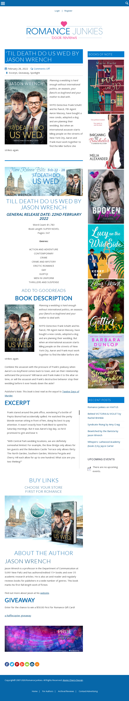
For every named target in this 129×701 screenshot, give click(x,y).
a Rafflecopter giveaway (18, 615)
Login (57, 10)
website (44, 593)
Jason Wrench (28, 561)
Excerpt (13, 72)
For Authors (47, 691)
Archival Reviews (66, 691)
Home (35, 691)
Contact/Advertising (88, 691)
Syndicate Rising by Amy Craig (104, 424)
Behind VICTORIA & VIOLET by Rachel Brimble (104, 415)
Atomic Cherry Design (73, 680)
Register (68, 10)
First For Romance (43, 491)
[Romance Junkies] (64, 30)
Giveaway (24, 72)
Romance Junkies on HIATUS (103, 407)
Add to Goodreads (44, 290)
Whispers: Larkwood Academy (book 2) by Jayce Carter (104, 443)
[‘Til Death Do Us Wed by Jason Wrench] (26, 112)
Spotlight (35, 72)
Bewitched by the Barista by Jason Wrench (103, 433)
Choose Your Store (44, 487)
